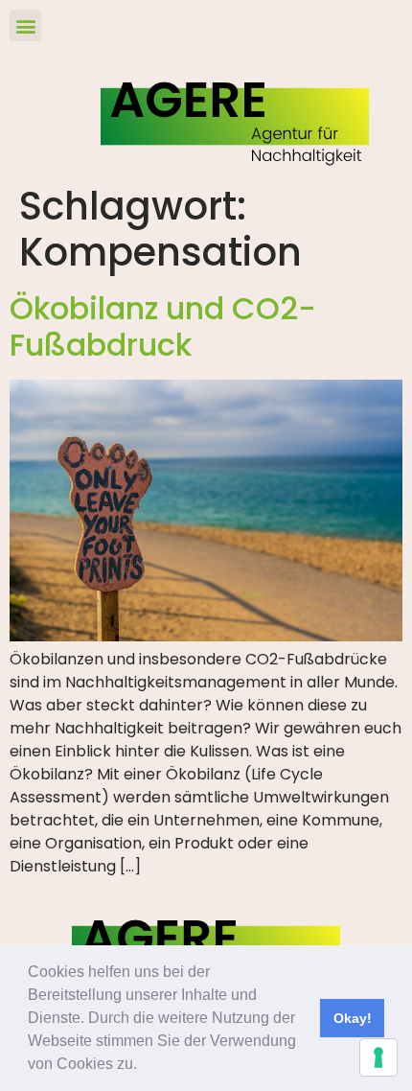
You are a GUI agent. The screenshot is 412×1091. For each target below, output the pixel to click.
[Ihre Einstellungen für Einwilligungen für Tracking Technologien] (378, 1057)
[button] (144, 1066)
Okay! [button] (352, 1018)
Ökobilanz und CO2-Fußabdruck (163, 326)
